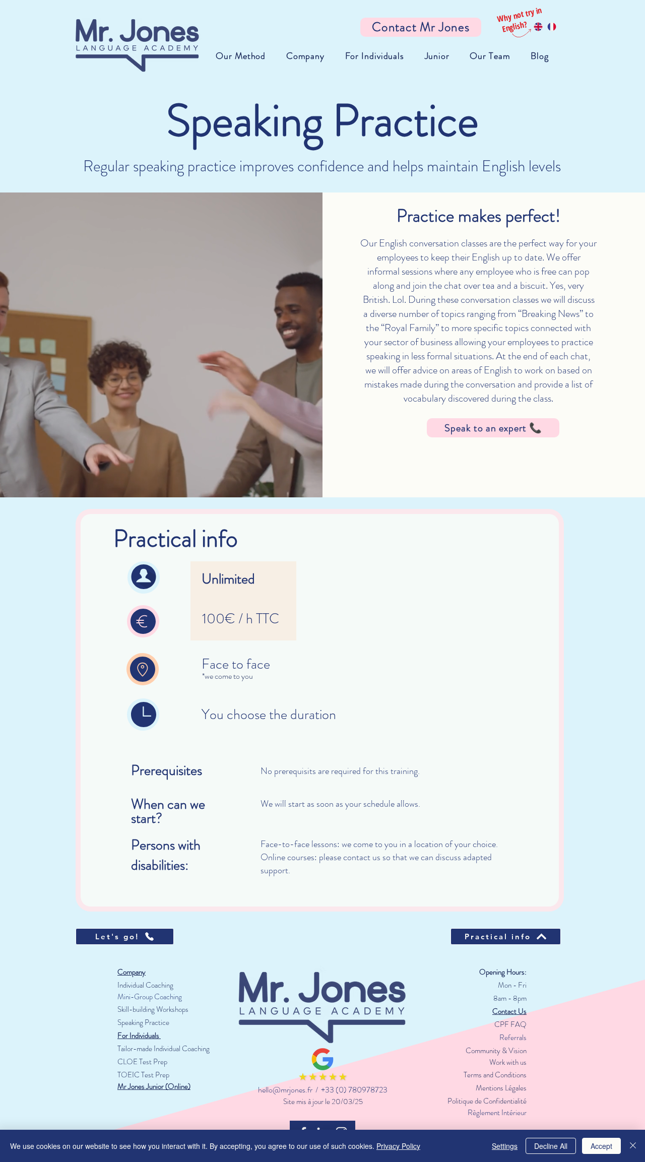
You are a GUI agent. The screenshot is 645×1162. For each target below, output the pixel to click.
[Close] (633, 1146)
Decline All (550, 1146)
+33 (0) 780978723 (354, 1089)
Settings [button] (505, 1146)
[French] (551, 26)
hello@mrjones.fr (285, 1089)
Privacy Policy (398, 1146)
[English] (538, 26)
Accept (601, 1146)
